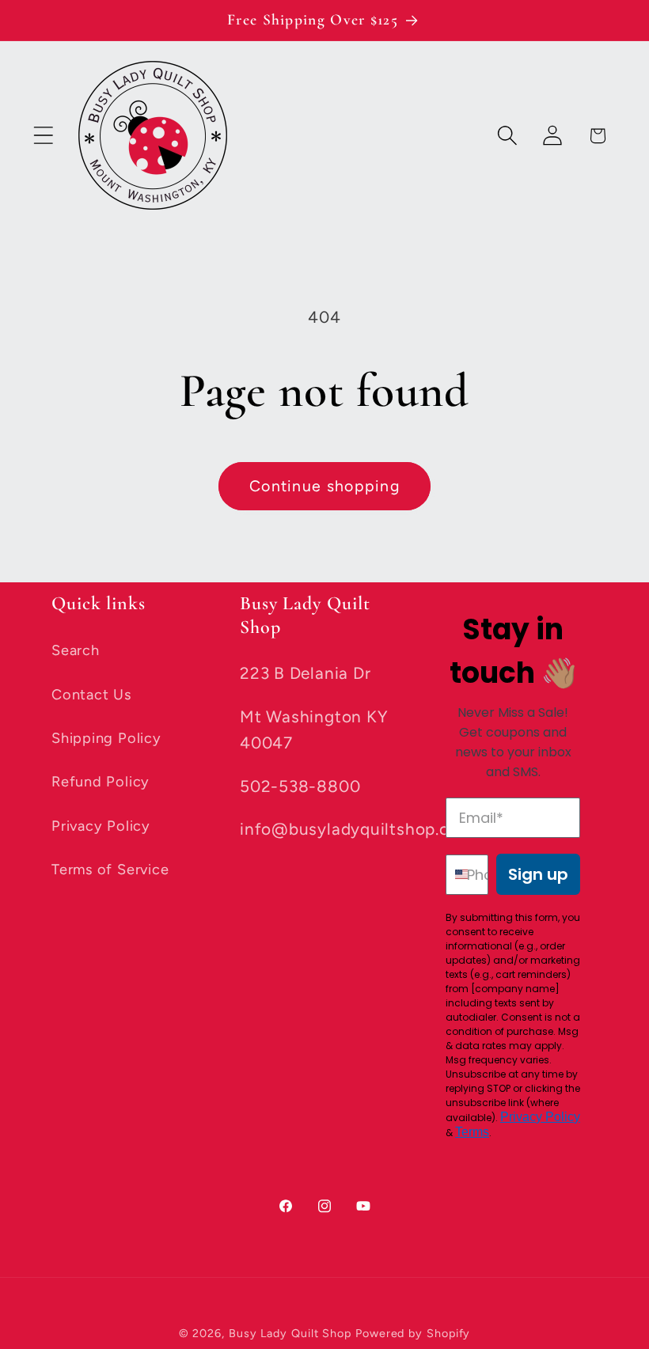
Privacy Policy (100, 826)
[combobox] (452, 874)
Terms (472, 1132)
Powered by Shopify (412, 1333)
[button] (43, 135)
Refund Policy (100, 781)
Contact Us (91, 694)
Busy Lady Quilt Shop (292, 1333)
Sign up (538, 874)
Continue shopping (324, 485)
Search (75, 650)
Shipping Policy (106, 738)
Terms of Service (110, 869)
